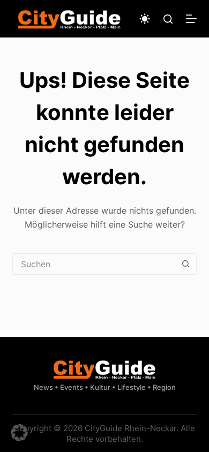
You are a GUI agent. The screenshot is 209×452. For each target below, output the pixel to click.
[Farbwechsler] (144, 18)
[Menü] (191, 18)
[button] (19, 432)
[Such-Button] (186, 264)
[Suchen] (168, 19)
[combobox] (94, 264)
